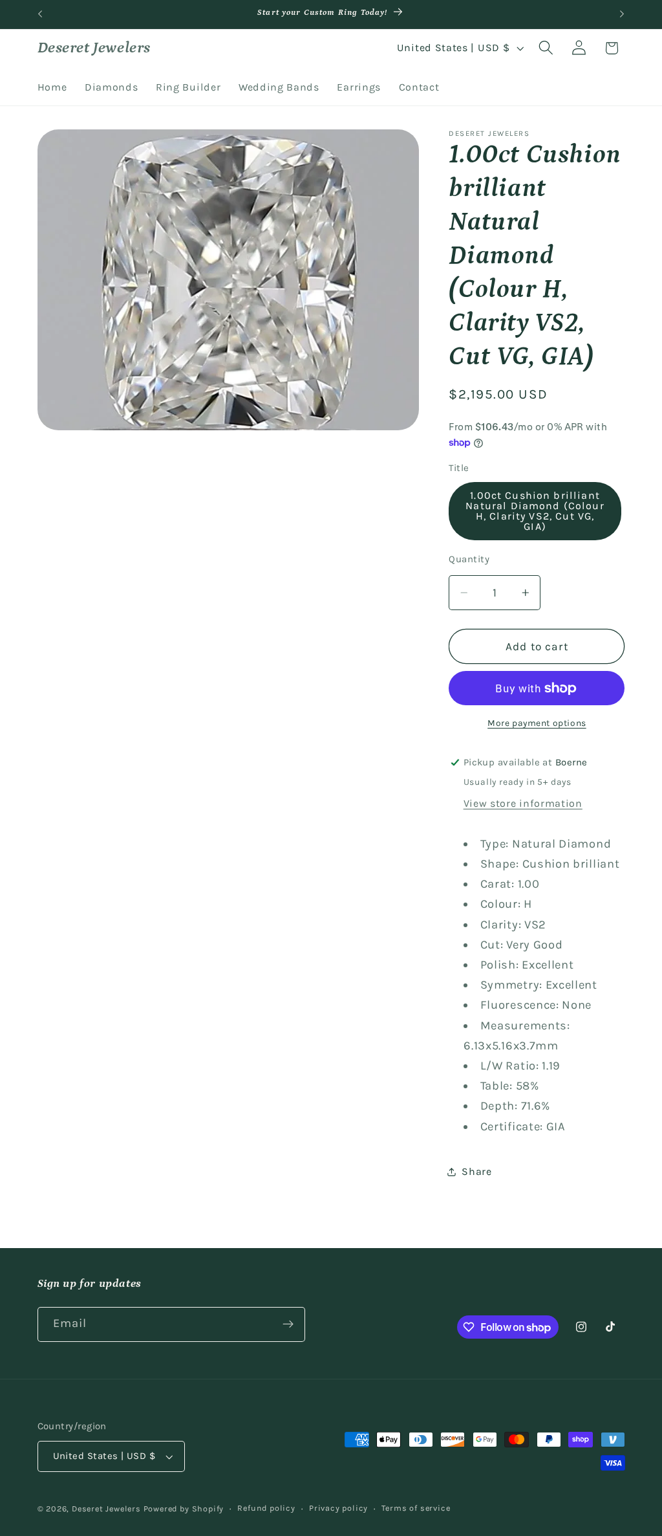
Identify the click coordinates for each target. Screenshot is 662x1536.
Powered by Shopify (184, 1508)
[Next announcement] (622, 14)
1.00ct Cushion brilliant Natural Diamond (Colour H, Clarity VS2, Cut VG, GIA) (534, 510)
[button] (545, 48)
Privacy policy (338, 1508)
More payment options (536, 723)
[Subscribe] (288, 1324)
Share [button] (476, 1171)
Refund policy (266, 1508)
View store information (523, 803)
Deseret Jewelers (106, 1508)
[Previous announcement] (40, 14)
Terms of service (415, 1508)
